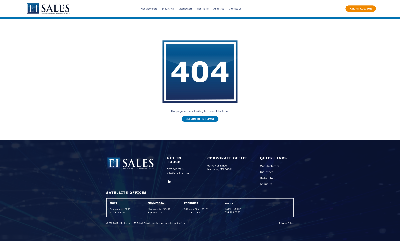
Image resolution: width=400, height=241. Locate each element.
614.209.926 (232, 212)
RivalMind (181, 223)
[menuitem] (149, 9)
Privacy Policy (286, 223)
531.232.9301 (117, 212)
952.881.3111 (155, 212)
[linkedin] (169, 182)
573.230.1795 (192, 212)
